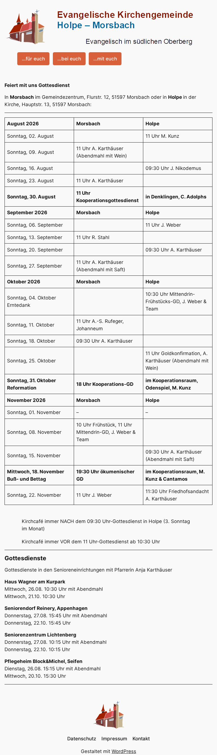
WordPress (124, 751)
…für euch (33, 59)
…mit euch (105, 59)
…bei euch (69, 59)
